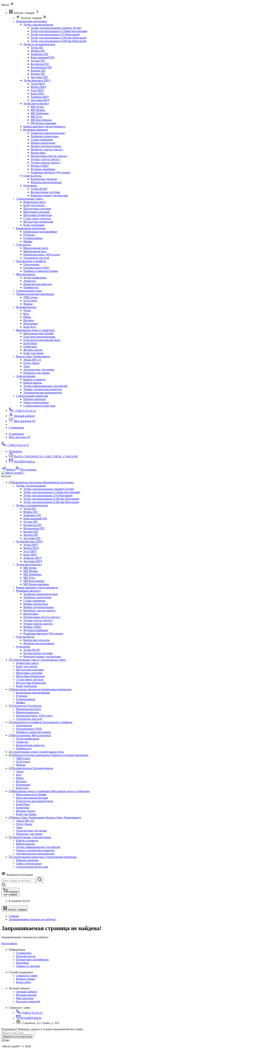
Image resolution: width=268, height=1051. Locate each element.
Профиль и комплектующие (40, 271)
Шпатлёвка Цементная (37, 215)
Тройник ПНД (40, 96)
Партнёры (22, 962)
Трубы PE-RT (39, 188)
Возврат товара (25, 978)
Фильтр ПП (38, 73)
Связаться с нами (26, 975)
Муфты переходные (43, 142)
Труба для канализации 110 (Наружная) (55, 34)
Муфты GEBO (40, 165)
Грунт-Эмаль (31, 363)
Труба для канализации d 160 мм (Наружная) (58, 37)
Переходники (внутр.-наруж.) (49, 156)
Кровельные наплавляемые (40, 231)
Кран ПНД (37, 93)
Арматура (29, 280)
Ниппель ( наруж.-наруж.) (47, 149)
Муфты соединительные (46, 146)
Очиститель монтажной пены (41, 340)
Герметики (30, 346)
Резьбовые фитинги (35, 129)
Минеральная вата (34, 251)
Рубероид (29, 234)
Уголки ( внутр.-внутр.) (45, 159)
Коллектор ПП (40, 64)
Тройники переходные (45, 136)
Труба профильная (34, 277)
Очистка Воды (32, 175)
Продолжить (9, 943)
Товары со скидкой (28, 966)
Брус (26, 313)
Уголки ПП (38, 60)
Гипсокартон (31, 264)
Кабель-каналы (32, 382)
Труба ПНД (38, 83)
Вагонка (28, 320)
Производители (26, 956)
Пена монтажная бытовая (39, 336)
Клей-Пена (30, 343)
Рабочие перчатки (34, 399)
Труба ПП (37, 47)
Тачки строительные (36, 402)
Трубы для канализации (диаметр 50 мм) (56, 27)
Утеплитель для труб (36, 257)
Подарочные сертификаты (32, 959)
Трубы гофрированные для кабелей (45, 386)
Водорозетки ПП (41, 67)
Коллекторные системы (45, 192)
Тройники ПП (39, 54)
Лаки (26, 366)
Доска (27, 310)
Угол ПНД (37, 90)
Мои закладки (25, 998)
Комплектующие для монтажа (49, 195)
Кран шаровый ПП (42, 57)
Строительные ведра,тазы (39, 405)
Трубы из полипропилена (39, 44)
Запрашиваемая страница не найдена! (32, 919)
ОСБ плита (30, 300)
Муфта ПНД (38, 87)
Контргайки (38, 152)
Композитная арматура (37, 284)
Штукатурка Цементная (38, 221)
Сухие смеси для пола (37, 218)
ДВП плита (30, 297)
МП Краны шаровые (43, 123)
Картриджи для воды (44, 179)
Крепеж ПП (38, 70)
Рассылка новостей (28, 1001)
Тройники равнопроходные (48, 133)
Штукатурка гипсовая (37, 208)
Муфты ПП (38, 50)
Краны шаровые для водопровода (44, 126)
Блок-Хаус (29, 326)
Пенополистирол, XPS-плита (41, 254)
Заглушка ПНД (40, 100)
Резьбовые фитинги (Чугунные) (50, 172)
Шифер (27, 241)
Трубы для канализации (38, 24)
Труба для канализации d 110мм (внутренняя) (59, 31)
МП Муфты (38, 110)
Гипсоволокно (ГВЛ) (36, 267)
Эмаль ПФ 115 (32, 359)
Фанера (28, 303)
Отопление (30, 185)
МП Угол (36, 116)
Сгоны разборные (42, 139)
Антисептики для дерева (38, 369)
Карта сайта (23, 982)
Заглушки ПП (39, 77)
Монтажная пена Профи (38, 333)
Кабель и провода (34, 379)
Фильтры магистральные (46, 182)
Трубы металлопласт (36, 103)
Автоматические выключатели (42, 392)
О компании (16, 433)
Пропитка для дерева (36, 372)
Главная (14, 916)
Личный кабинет (26, 991)
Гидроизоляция (32, 238)
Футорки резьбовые (43, 169)
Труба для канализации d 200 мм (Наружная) (58, 41)
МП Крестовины (41, 119)
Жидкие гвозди (32, 349)
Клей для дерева (33, 353)
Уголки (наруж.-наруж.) (45, 162)
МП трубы (37, 106)
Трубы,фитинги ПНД (36, 80)
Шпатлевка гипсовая (36, 211)
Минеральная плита (35, 248)
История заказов (26, 994)
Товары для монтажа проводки (42, 389)
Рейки (27, 317)
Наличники (30, 323)
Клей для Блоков (33, 225)
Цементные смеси (34, 202)
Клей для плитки (33, 205)
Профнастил (31, 287)
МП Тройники (40, 113)
